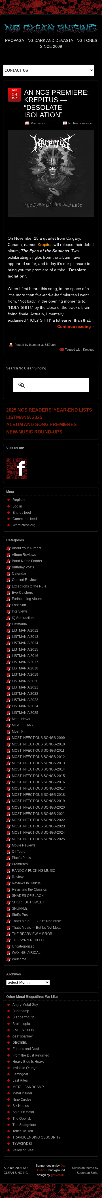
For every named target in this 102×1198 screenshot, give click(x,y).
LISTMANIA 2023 (25, 700)
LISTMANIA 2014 (25, 643)
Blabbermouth (23, 1017)
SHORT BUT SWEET (28, 902)
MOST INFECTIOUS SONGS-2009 (38, 738)
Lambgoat (20, 1074)
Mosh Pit (18, 731)
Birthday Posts (23, 567)
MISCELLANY (23, 725)
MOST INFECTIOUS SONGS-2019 (38, 801)
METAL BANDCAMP (28, 1087)
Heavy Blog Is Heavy (28, 1062)
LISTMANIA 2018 (25, 668)
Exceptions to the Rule (29, 586)
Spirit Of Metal (23, 1112)
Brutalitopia (21, 1024)
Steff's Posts (21, 915)
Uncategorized (23, 946)
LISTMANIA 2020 (25, 681)
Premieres (38, 123)
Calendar (19, 574)
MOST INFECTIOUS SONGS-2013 (38, 763)
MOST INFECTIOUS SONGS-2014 (38, 769)
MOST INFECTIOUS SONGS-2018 (38, 795)
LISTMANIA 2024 (25, 706)
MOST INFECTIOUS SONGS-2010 (38, 744)
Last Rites (20, 1080)
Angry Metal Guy (25, 1005)
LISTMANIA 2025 (25, 713)
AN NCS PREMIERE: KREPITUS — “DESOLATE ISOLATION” (56, 104)
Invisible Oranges (25, 1068)
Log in (17, 506)
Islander (34, 344)
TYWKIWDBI (22, 1144)
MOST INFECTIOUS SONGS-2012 (38, 757)
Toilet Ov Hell (22, 1131)
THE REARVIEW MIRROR (32, 934)
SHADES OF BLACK (28, 896)
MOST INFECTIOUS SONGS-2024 (38, 833)
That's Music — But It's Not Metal (36, 928)
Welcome (19, 959)
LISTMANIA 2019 (25, 675)
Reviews (18, 877)
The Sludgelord (24, 1125)
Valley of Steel (23, 1150)
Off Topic (18, 852)
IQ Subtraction (23, 618)
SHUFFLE (19, 909)
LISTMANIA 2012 (25, 630)
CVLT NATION (23, 1030)
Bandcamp (20, 1011)
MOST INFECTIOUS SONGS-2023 (38, 826)
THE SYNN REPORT (28, 940)
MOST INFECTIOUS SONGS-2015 (38, 776)
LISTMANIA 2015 (25, 650)
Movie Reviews (23, 845)
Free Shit (19, 605)
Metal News (21, 719)
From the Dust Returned (30, 1055)
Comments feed (24, 519)
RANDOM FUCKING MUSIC (33, 871)
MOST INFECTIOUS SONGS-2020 (38, 807)
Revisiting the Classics (29, 889)
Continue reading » (75, 326)
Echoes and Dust (25, 1049)
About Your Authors (26, 548)
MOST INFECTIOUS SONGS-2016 (38, 782)
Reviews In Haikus (26, 883)
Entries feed (21, 513)
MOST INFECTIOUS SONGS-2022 (38, 820)
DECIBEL (19, 1043)
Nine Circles (21, 1100)
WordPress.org (23, 525)
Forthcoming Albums (27, 599)
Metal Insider (22, 1093)
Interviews (19, 611)
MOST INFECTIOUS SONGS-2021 (38, 814)
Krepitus (88, 349)
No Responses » (80, 123)
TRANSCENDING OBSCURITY (36, 1137)
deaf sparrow (22, 1036)
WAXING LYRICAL (26, 953)
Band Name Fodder (27, 561)
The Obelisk (21, 1119)
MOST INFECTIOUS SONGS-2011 (38, 751)
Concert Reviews (25, 580)
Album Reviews (24, 555)
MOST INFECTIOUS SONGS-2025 (38, 839)
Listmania (19, 624)
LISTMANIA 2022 (25, 694)
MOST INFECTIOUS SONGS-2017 (38, 788)
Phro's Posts (21, 858)
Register (19, 500)
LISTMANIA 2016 (25, 656)
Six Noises (20, 1106)
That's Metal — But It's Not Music (36, 921)
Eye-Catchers (22, 593)
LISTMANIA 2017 (25, 662)
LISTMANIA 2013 (25, 637)
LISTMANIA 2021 (25, 687)
